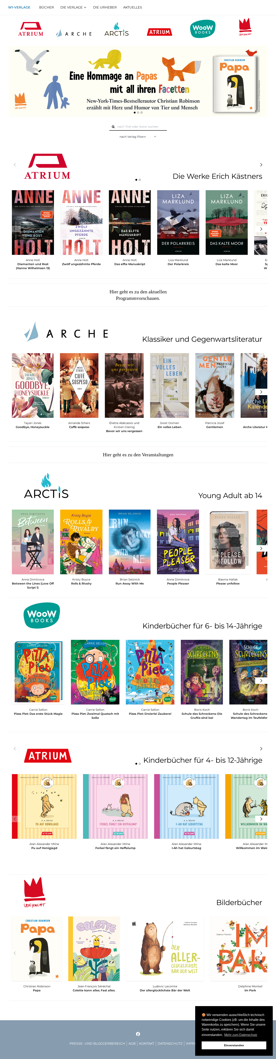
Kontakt (146, 1043)
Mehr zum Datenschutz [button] (240, 1035)
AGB (132, 1043)
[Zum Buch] (136, 81)
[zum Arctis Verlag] (116, 29)
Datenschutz (170, 1043)
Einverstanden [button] (234, 1045)
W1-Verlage (19, 7)
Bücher (46, 7)
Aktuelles (132, 7)
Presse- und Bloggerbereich (97, 1043)
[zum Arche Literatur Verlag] (74, 29)
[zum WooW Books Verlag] (202, 29)
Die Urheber (105, 7)
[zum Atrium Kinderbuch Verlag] (159, 29)
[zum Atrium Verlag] (31, 29)
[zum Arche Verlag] (138, 329)
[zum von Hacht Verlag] (245, 29)
